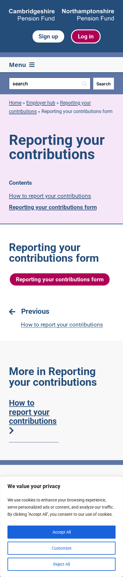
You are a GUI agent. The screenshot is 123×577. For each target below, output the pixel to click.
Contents (20, 182)
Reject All (61, 564)
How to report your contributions (50, 195)
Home (15, 103)
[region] (61, 526)
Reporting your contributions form (53, 207)
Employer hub (40, 103)
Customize (61, 548)
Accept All (62, 532)
